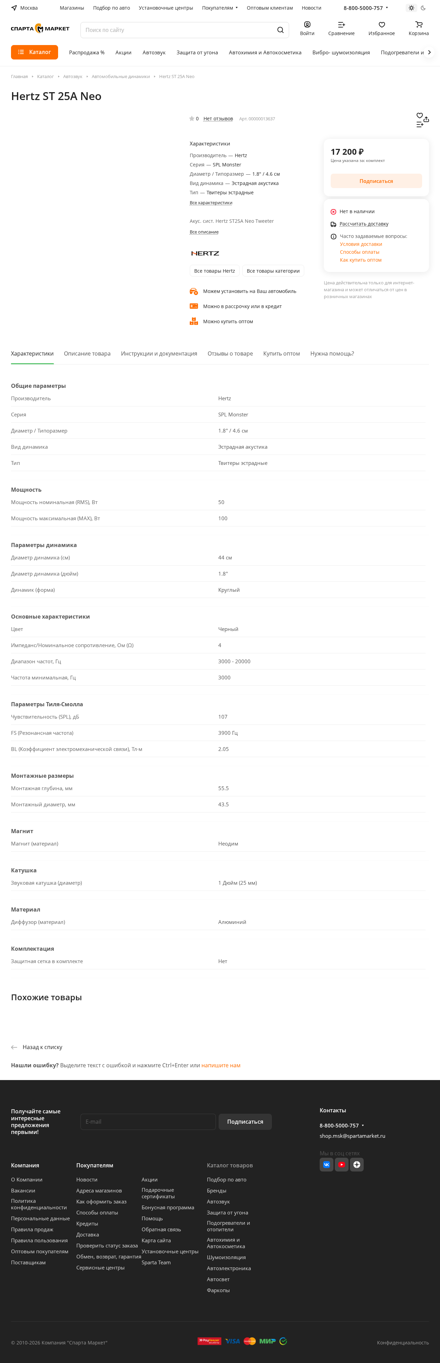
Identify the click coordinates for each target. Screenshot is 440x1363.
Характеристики (32, 353)
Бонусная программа (168, 1207)
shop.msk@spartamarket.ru (352, 1135)
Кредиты (87, 1223)
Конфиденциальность (403, 1342)
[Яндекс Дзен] (357, 1164)
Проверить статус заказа (107, 1245)
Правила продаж (32, 1229)
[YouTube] (342, 1164)
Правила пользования (39, 1240)
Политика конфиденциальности (39, 1204)
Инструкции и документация (159, 353)
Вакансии (23, 1190)
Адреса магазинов (99, 1190)
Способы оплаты (360, 252)
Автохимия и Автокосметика (226, 1243)
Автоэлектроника (229, 1268)
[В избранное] (420, 115)
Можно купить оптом (228, 321)
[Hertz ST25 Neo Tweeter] (150, 187)
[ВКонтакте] (326, 1164)
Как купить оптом (361, 260)
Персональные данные (40, 1218)
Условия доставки (361, 244)
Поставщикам (28, 1262)
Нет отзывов (218, 118)
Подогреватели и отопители (228, 1226)
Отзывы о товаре (230, 353)
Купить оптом (281, 353)
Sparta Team (156, 1262)
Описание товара (87, 353)
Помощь (152, 1218)
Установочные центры (170, 1251)
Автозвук (218, 1201)
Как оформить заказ (101, 1201)
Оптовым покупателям (39, 1251)
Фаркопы (218, 1290)
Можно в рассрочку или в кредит (242, 306)
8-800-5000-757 (363, 8)
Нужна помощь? (332, 353)
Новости (87, 1179)
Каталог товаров (230, 1165)
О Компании (27, 1179)
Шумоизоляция (226, 1257)
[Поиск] (280, 30)
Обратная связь (161, 1229)
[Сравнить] (420, 124)
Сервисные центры (100, 1267)
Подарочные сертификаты (158, 1193)
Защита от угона (227, 1212)
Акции (150, 1179)
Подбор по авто (226, 1179)
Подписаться (245, 1121)
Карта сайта (156, 1240)
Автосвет (218, 1279)
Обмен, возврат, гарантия (108, 1256)
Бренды (217, 1190)
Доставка (87, 1234)
